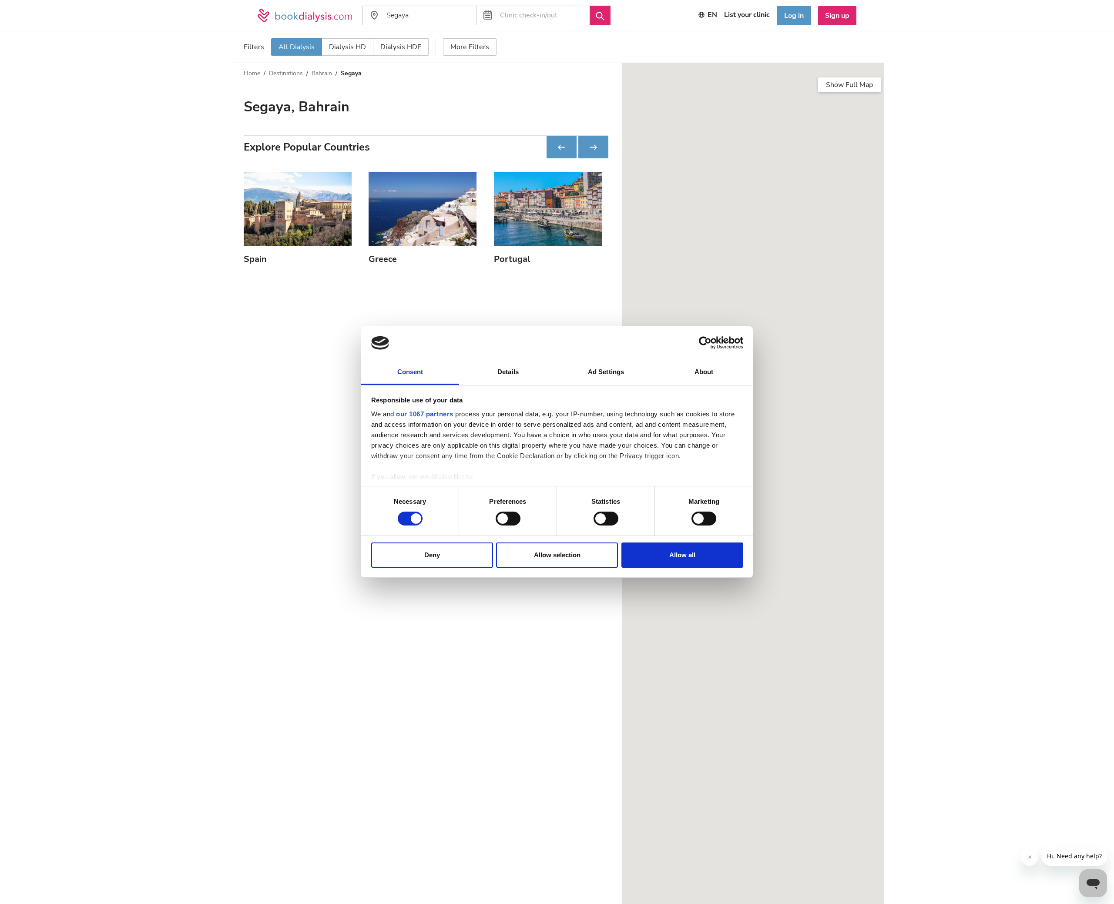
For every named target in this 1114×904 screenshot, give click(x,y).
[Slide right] (593, 147)
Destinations (286, 73)
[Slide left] (562, 147)
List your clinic (747, 15)
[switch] (508, 519)
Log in (794, 15)
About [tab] (704, 371)
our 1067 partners (424, 414)
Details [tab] (508, 371)
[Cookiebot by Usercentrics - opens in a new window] (705, 342)
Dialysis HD (347, 47)
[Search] (600, 15)
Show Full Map (849, 85)
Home (252, 73)
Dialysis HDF (400, 47)
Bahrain (322, 73)
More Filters (469, 47)
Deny (432, 555)
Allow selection (557, 555)
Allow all (682, 555)
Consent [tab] (410, 371)
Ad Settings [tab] (606, 371)
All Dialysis (296, 47)
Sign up (837, 15)
